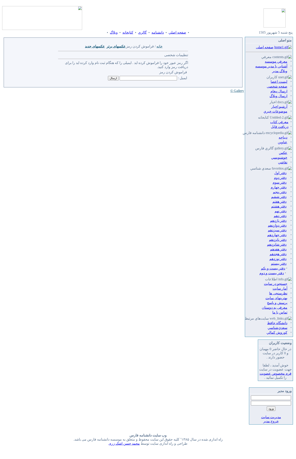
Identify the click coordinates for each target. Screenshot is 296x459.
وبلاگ (114, 32)
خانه (159, 46)
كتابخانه (127, 32)
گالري (142, 32)
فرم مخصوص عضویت (275, 373)
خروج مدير (271, 421)
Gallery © (237, 91)
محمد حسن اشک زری (124, 443)
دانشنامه (157, 32)
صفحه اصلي (177, 32)
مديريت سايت (271, 417)
